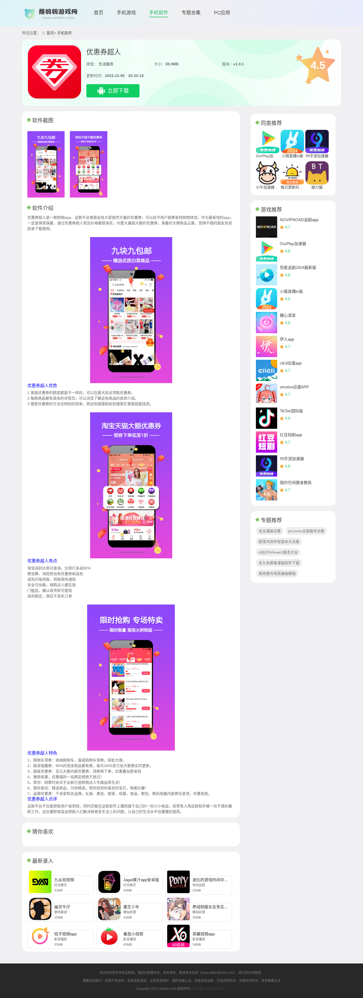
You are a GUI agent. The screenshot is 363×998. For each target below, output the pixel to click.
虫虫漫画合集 (270, 531)
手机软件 (158, 12)
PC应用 (222, 12)
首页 (98, 12)
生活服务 (106, 64)
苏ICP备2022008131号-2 (209, 989)
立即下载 (118, 91)
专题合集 (191, 12)
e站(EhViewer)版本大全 (278, 552)
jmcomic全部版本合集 (306, 531)
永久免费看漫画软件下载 (279, 563)
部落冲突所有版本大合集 (279, 541)
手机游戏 (126, 12)
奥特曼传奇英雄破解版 (277, 573)
